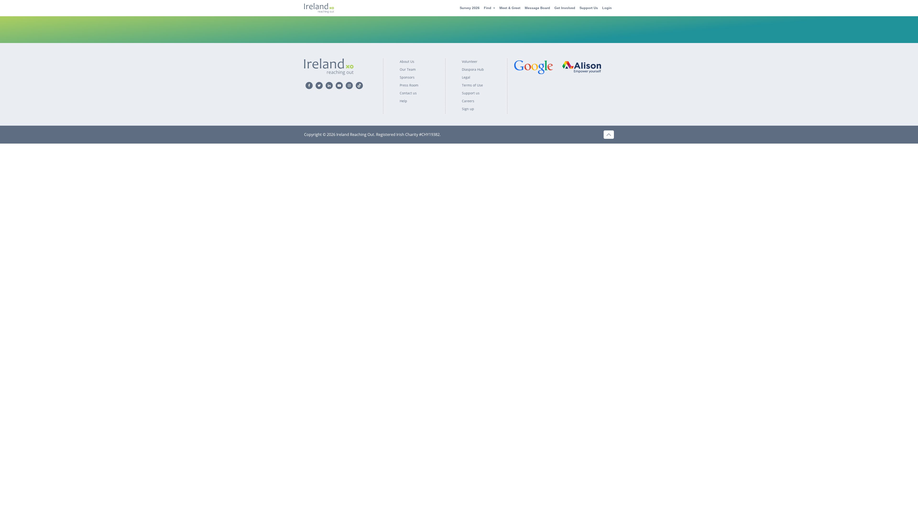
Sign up (468, 109)
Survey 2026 (470, 8)
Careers (468, 101)
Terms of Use (472, 85)
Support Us (588, 8)
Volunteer (469, 61)
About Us (407, 61)
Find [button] (487, 8)
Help (403, 101)
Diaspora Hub (473, 69)
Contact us (408, 93)
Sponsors (407, 77)
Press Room (409, 85)
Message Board (537, 8)
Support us (471, 93)
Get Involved (564, 8)
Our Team (408, 69)
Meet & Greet (509, 8)
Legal (466, 77)
